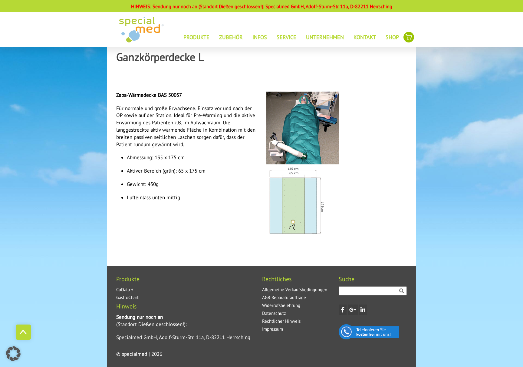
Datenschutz (274, 313)
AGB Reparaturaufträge (284, 297)
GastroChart (127, 297)
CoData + (124, 289)
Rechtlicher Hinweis (281, 321)
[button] (13, 353)
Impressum (272, 329)
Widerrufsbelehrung (281, 305)
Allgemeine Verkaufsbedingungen (294, 289)
